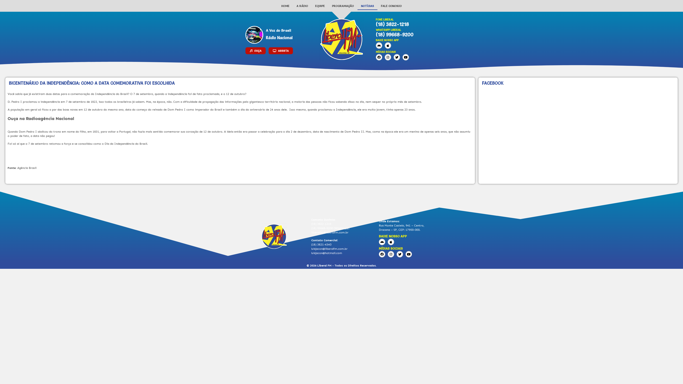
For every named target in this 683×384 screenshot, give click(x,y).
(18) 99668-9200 (395, 34)
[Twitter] (397, 57)
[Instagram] (388, 57)
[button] (255, 50)
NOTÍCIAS (367, 6)
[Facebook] (379, 57)
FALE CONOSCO (391, 6)
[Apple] (388, 45)
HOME (285, 6)
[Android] (379, 45)
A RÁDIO (302, 6)
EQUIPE (320, 6)
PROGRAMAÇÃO (343, 6)
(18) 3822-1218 (392, 24)
